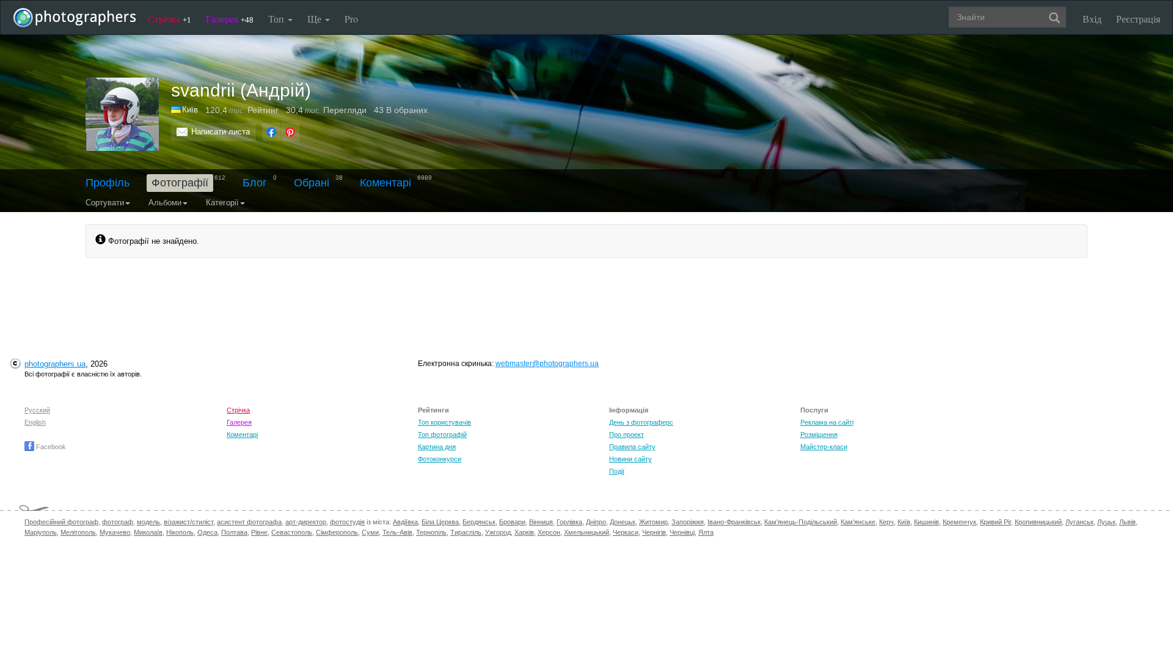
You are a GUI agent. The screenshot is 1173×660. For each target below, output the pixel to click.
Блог (255, 183)
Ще (315, 18)
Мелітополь (78, 532)
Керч (886, 522)
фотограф (117, 522)
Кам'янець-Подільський (800, 522)
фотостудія (347, 522)
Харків (524, 532)
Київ (190, 109)
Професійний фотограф (61, 522)
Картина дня (437, 446)
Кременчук (959, 522)
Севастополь (291, 532)
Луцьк (1106, 522)
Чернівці (682, 532)
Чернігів (654, 532)
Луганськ (1079, 522)
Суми (370, 532)
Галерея (230, 18)
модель (148, 522)
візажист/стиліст (188, 522)
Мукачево (115, 532)
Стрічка (169, 18)
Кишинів (926, 522)
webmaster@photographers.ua (547, 363)
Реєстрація (1138, 18)
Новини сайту (630, 459)
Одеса (207, 532)
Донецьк (622, 522)
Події (616, 471)
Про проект (626, 434)
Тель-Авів (397, 532)
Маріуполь (40, 532)
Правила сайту (632, 446)
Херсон (549, 532)
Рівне (259, 532)
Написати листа (220, 131)
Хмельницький (586, 532)
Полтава (234, 532)
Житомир (653, 522)
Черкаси (625, 532)
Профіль (108, 183)
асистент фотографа (249, 522)
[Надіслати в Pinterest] (290, 132)
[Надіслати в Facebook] (271, 132)
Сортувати (105, 202)
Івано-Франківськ (734, 522)
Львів (1127, 522)
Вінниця (541, 522)
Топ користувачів (444, 422)
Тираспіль (465, 532)
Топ (277, 18)
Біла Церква (440, 522)
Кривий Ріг (995, 522)
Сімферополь (337, 532)
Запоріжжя (687, 522)
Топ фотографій (442, 434)
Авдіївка (405, 522)
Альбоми (164, 202)
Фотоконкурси (439, 459)
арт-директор (305, 522)
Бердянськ (478, 522)
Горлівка (569, 522)
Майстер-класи (823, 446)
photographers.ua (55, 364)
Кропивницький (1038, 522)
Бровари (512, 522)
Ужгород (498, 532)
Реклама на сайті (826, 422)
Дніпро (596, 522)
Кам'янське (858, 522)
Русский (37, 410)
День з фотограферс (641, 422)
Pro (351, 18)
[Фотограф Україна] (176, 109)
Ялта (706, 532)
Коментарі (385, 183)
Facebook (50, 446)
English (35, 422)
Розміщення (819, 434)
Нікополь (180, 532)
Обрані (311, 183)
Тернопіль (431, 532)
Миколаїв (148, 532)
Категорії (222, 202)
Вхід (1092, 18)
